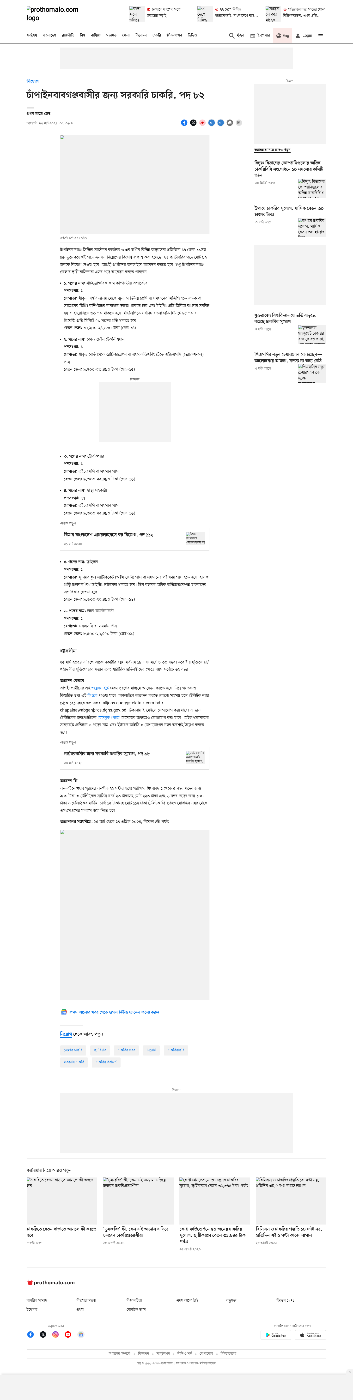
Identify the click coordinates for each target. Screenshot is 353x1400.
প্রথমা (80, 1309)
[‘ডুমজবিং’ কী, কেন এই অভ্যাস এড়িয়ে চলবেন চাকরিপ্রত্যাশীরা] (138, 1201)
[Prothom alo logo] (51, 1284)
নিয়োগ (33, 82)
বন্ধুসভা (231, 1300)
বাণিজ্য (96, 35)
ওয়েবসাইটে (100, 688)
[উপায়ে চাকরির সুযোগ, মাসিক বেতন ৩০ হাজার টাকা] (312, 227)
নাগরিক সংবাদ (37, 1300)
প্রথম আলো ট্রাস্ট (187, 1300)
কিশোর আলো (86, 1300)
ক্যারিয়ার (100, 1050)
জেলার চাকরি (73, 1050)
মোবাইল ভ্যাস (136, 1309)
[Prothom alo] (59, 14)
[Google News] (81, 1335)
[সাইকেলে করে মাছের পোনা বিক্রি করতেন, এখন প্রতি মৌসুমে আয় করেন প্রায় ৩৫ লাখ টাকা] (273, 14)
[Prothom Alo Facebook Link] (33, 1335)
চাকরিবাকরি (176, 1050)
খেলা (126, 35)
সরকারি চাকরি (74, 1062)
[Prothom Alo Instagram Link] (58, 1335)
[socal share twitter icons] (194, 125)
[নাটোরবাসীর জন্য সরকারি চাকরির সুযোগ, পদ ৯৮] (195, 757)
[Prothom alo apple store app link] (310, 1336)
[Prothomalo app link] (276, 1336)
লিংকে (92, 696)
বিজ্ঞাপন (143, 1354)
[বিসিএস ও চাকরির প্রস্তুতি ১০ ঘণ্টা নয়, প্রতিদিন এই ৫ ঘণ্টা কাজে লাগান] (291, 1201)
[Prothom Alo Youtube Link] (70, 1335)
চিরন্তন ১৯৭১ (285, 1300)
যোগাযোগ (206, 1354)
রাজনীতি (68, 35)
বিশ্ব (82, 35)
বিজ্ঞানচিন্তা (134, 1300)
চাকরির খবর (126, 1050)
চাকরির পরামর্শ (106, 1062)
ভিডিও (192, 35)
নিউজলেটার (229, 1354)
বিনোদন (141, 35)
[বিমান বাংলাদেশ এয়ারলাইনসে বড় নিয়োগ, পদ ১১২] (195, 538)
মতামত (111, 35)
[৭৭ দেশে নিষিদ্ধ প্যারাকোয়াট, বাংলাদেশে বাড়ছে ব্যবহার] (205, 14)
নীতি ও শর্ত (184, 1354)
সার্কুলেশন (163, 1354)
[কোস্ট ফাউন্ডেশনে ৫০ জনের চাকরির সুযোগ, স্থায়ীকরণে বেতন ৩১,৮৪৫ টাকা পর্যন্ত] (214, 1201)
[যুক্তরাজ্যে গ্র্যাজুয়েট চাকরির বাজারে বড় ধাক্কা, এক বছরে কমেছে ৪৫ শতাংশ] (312, 334)
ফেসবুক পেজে (109, 718)
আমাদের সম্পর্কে (119, 1354)
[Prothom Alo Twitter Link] (45, 1335)
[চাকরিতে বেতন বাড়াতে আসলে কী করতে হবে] (62, 1201)
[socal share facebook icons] (184, 125)
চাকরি (156, 35)
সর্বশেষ (32, 35)
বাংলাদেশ (49, 35)
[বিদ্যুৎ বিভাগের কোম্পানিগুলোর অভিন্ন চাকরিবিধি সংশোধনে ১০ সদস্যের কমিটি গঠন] (312, 188)
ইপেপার (32, 1309)
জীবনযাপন (174, 35)
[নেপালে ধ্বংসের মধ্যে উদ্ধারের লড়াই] (137, 14)
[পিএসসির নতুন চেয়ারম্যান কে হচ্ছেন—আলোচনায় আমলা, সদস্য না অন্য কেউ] (312, 373)
